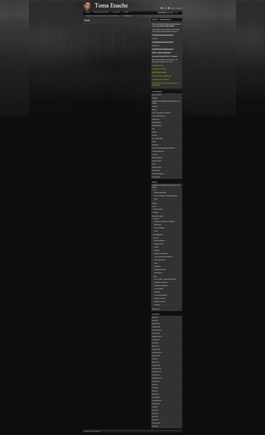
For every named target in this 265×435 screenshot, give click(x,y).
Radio (154, 164)
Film (153, 129)
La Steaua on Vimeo (159, 69)
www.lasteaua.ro (158, 65)
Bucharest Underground (161, 253)
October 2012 (156, 355)
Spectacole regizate (101, 12)
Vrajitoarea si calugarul (160, 282)
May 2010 (155, 413)
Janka (154, 141)
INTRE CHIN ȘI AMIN (160, 192)
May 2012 (155, 359)
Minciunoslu (157, 224)
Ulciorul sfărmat (158, 288)
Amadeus (155, 98)
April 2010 (155, 416)
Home (88, 12)
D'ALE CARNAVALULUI (159, 116)
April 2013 (155, 343)
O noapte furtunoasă (160, 269)
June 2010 (155, 410)
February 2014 (156, 327)
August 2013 (155, 339)
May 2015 (155, 320)
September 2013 (157, 336)
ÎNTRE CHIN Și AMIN (159, 72)
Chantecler (157, 305)
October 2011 (156, 375)
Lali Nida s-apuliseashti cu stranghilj (164, 221)
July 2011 (155, 384)
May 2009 (155, 426)
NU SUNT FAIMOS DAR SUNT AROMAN (163, 148)
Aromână (154, 106)
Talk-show (157, 292)
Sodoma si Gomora (159, 301)
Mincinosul (155, 145)
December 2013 (156, 330)
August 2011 (155, 381)
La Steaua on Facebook (160, 79)
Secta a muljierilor (159, 228)
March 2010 (155, 420)
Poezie (126, 12)
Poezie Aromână (158, 209)
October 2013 (156, 333)
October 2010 (156, 404)
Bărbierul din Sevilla (160, 298)
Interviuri (116, 12)
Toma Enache (156, 177)
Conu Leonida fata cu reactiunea (161, 113)
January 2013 (156, 349)
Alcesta (156, 247)
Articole (154, 109)
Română (155, 212)
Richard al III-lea (156, 167)
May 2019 (155, 317)
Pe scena (154, 154)
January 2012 (156, 365)
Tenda (156, 231)
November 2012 (156, 352)
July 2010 (155, 407)
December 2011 (156, 368)
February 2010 (156, 423)
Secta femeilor (156, 170)
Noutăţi (165, 8)
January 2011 (156, 397)
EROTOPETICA (156, 122)
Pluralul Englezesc (157, 157)
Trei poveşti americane (160, 295)
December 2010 (156, 400)
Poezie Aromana (156, 161)
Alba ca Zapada (156, 94)
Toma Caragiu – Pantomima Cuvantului (165, 279)
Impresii (154, 132)
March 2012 (155, 362)
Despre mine (127, 16)
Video (156, 199)
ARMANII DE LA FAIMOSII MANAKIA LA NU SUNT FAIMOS (102, 16)
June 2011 (155, 387)
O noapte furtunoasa (158, 151)
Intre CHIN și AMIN (157, 138)
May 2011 (155, 391)
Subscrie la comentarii (176, 8)
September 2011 (156, 378)
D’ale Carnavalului (159, 260)
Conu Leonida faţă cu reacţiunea (163, 256)
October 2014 (156, 323)
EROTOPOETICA (157, 125)
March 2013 (155, 346)
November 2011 (156, 371)
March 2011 (155, 394)
